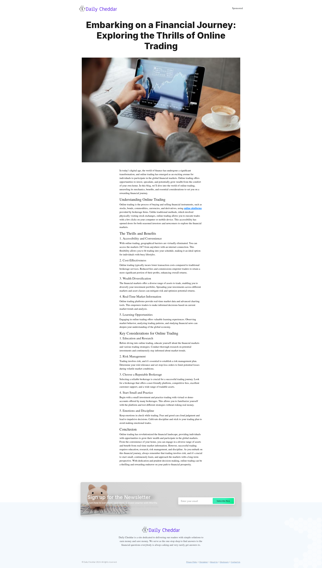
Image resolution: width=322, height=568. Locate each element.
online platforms (193, 208)
